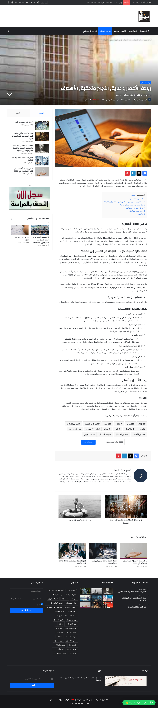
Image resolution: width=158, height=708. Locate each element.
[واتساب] (20, 2)
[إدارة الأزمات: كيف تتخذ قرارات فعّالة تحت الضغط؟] (72, 551)
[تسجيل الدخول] (12, 2)
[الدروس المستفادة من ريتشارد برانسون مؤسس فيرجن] (108, 605)
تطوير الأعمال (121, 434)
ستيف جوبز (88, 434)
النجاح (106, 429)
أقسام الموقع (120, 31)
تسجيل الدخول (26, 610)
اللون (117, 429)
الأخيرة (18, 113)
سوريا (59, 628)
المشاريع (133, 31)
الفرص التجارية (73, 424)
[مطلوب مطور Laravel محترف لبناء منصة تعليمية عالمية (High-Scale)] (96, 598)
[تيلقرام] (23, 2)
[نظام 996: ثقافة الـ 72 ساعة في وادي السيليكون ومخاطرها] (40, 230)
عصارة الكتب (71, 641)
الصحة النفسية (70, 616)
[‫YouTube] (27, 2)
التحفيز (107, 424)
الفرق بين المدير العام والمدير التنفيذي (22, 159)
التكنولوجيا (72, 611)
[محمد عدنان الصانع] (144, 16)
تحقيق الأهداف (138, 434)
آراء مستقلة (71, 590)
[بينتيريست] (127, 173)
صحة (59, 636)
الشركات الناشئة (91, 424)
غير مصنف (58, 641)
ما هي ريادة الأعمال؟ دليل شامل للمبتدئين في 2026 (135, 562)
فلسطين (72, 645)
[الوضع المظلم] (8, 2)
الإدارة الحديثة (71, 603)
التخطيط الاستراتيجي (54, 607)
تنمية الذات (71, 624)
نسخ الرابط (88, 442)
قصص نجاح (60, 645)
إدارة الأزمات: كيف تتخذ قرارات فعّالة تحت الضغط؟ (72, 562)
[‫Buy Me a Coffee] (16, 2)
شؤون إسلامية (71, 636)
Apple (141, 424)
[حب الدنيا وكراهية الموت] (80, 506)
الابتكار (118, 424)
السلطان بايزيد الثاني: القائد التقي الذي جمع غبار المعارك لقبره (22, 136)
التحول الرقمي (70, 607)
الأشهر (41, 113)
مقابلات (72, 653)
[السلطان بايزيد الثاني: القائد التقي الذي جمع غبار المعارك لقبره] (42, 136)
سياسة (59, 632)
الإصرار (130, 424)
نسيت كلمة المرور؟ (17, 598)
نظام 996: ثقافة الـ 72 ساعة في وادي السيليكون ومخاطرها (40, 240)
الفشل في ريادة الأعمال (134, 429)
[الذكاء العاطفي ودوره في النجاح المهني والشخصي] (108, 598)
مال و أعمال (58, 649)
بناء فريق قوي (74, 429)
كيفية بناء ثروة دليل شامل (23, 122)
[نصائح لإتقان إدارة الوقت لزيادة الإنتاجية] (96, 605)
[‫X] (34, 2)
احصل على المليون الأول (22, 239)
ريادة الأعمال (105, 31)
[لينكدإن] (31, 2)
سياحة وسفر (71, 632)
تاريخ (59, 616)
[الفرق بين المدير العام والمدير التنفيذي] (42, 160)
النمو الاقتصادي (92, 429)
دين (61, 624)
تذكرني (38, 604)
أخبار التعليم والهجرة (56, 590)
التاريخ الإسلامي (56, 603)
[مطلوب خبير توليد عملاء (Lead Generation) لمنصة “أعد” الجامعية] (85, 598)
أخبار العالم (71, 595)
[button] (139, 702)
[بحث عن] (8, 31)
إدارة (73, 599)
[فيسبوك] (38, 2)
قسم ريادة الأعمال (141, 100)
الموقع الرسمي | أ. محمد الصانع (61, 700)
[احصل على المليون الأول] (20, 230)
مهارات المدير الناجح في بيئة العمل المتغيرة (107, 2)
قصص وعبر (71, 649)
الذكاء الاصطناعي (89, 31)
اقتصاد (65, 599)
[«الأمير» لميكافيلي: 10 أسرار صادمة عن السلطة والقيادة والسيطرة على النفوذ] (42, 148)
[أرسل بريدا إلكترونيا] (134, 100)
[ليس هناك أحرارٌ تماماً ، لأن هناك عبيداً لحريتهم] (126, 506)
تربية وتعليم (71, 620)
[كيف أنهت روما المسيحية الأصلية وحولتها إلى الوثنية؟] (85, 591)
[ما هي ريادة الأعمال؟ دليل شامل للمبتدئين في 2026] (133, 551)
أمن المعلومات (57, 595)
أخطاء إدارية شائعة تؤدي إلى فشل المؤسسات (104, 562)
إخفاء (133, 195)
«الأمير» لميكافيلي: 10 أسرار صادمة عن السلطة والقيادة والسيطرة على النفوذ (23, 148)
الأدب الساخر (53, 599)
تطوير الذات (59, 620)
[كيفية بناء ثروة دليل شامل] (42, 125)
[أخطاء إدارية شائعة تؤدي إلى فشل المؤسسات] (103, 551)
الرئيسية (144, 31)
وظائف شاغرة (60, 653)
